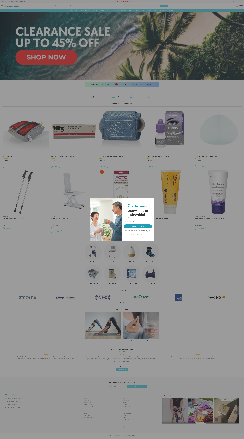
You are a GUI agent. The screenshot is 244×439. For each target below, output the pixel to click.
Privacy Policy (147, 231)
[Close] (152, 199)
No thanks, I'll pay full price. (138, 234)
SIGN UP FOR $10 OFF (137, 226)
